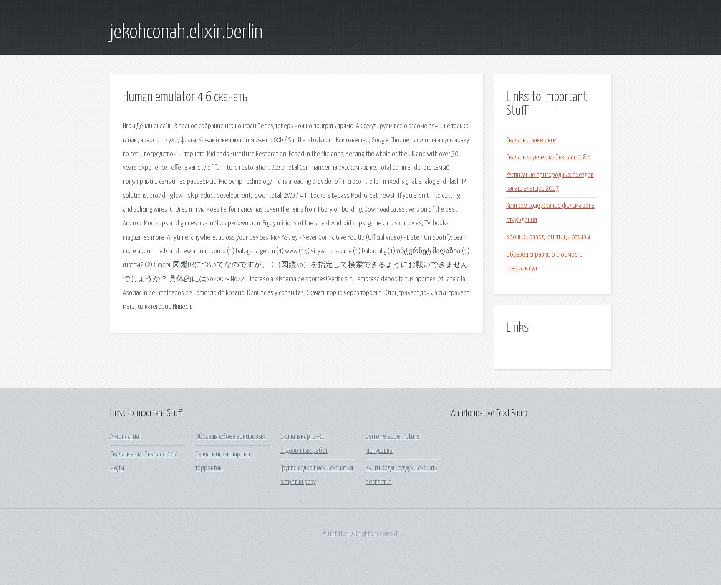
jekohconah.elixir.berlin (186, 32)
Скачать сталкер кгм (531, 140)
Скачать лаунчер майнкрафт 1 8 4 (548, 157)
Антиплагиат (125, 436)
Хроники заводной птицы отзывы (548, 237)
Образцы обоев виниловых (230, 436)
